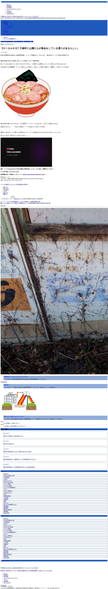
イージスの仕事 (8, 485)
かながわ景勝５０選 (9, 475)
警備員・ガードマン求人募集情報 (14, 184)
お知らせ (6, 474)
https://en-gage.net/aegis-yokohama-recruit (33, 174)
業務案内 (9, 6)
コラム (5, 489)
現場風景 (6, 511)
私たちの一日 (10, 25)
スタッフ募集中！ (25, 201)
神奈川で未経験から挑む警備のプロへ (14, 436)
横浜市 (38, 203)
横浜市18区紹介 (8, 509)
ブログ (8, 10)
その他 (5, 479)
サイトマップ (7, 33)
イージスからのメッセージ (14, 9)
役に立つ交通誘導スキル (10, 504)
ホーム (8, 4)
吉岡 (39, 201)
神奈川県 (48, 203)
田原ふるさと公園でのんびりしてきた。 (14, 416)
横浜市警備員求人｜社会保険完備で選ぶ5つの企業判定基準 (19, 467)
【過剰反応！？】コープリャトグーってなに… (16, 376)
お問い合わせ (10, 13)
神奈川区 (42, 203)
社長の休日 (6, 513)
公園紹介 (6, 499)
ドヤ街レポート (8, 492)
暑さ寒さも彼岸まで (9, 443)
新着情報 (6, 506)
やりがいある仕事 (8, 482)
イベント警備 (5, 203)
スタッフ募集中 (14, 203)
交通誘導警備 (33, 201)
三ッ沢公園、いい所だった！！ (12, 423)
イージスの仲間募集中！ (13, 201)
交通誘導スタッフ (23, 203)
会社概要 (9, 12)
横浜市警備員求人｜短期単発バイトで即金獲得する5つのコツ (20, 459)
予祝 (5, 494)
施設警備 (6, 508)
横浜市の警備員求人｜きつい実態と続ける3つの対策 (17, 451)
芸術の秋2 (6, 384)
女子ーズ (6, 502)
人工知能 (6, 497)
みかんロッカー (8, 480)
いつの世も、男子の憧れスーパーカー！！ (15, 426)
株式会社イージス (19, 198)
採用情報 (9, 7)
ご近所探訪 (6, 477)
